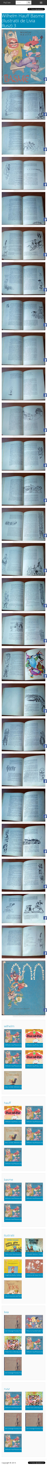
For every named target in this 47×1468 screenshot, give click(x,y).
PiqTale (6, 2)
